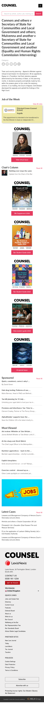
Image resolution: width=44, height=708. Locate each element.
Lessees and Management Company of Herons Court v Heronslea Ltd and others (21, 516)
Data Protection (10, 664)
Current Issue (9, 605)
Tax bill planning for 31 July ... (13, 399)
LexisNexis (8, 646)
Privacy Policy (10, 667)
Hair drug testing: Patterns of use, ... (16, 390)
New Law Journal (10, 640)
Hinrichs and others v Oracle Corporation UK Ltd (19, 521)
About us (8, 613)
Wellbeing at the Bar (11, 622)
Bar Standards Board (12, 628)
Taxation (8, 652)
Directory (8, 602)
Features (8, 608)
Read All (39, 168)
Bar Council (9, 619)
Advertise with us (22, 685)
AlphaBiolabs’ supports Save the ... (15, 417)
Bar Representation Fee (13, 625)
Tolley (7, 643)
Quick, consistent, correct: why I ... (16, 381)
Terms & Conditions (11, 670)
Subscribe (22, 679)
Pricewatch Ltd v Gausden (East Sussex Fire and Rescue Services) (19, 526)
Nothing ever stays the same (20, 171)
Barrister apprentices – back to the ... (17, 451)
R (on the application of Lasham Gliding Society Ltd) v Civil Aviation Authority (21, 532)
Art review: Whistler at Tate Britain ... (17, 431)
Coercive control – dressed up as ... (16, 470)
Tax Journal (9, 649)
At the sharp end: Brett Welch (14, 441)
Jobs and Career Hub (12, 599)
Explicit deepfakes (9, 460)
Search (38, 13)
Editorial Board (10, 611)
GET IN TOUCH (12, 583)
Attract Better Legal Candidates (15, 631)
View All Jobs (37, 104)
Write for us (9, 616)
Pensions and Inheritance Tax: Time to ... (18, 408)
